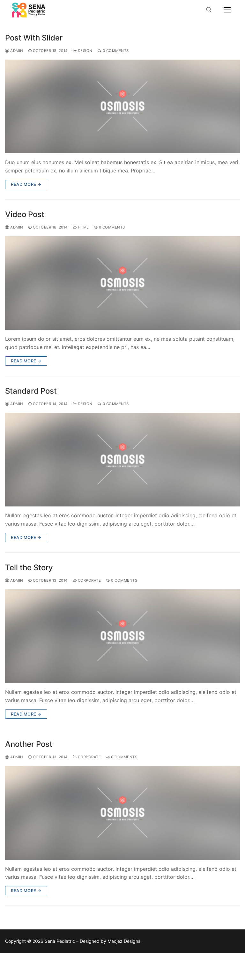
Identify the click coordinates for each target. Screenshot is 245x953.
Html (83, 227)
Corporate (89, 580)
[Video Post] (122, 283)
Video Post (24, 214)
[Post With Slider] (122, 106)
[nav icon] (227, 10)
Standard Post (31, 391)
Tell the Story (29, 567)
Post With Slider (34, 37)
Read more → (26, 184)
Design (85, 50)
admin (16, 50)
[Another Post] (122, 813)
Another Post (28, 744)
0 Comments (115, 50)
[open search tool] (209, 10)
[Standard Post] (122, 459)
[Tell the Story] (122, 636)
